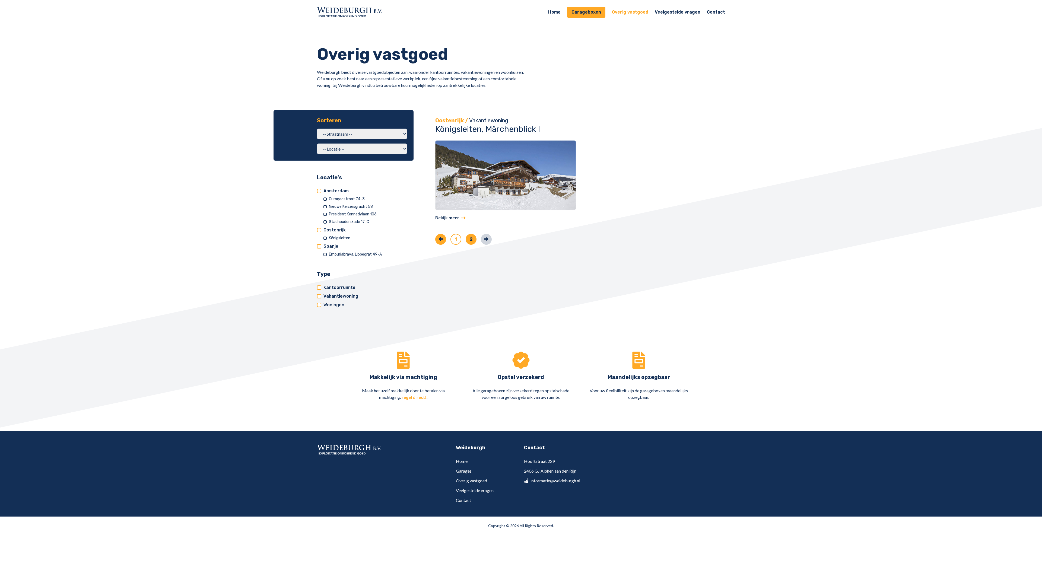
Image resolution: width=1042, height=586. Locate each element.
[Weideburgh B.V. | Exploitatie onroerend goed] (349, 12)
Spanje (330, 246)
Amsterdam (336, 190)
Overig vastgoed (630, 12)
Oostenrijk (334, 230)
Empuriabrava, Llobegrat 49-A (355, 254)
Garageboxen (586, 12)
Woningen (333, 304)
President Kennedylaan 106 (353, 214)
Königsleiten (339, 238)
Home (554, 12)
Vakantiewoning (340, 296)
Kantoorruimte (339, 287)
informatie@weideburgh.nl (555, 480)
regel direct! (414, 397)
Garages (464, 470)
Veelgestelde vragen (677, 12)
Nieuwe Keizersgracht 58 (351, 206)
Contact (716, 12)
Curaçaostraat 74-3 (347, 199)
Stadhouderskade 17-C (349, 221)
